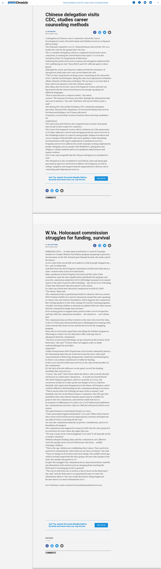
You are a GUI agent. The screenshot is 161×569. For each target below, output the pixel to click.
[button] (158, 2)
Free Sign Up (101, 178)
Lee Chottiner (52, 244)
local (48, 540)
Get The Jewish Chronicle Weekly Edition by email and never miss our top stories (68, 178)
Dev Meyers (51, 31)
